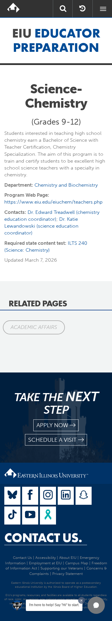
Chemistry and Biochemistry (66, 185)
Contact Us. (43, 537)
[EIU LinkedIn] (66, 496)
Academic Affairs (34, 327)
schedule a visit (52, 439)
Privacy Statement (67, 573)
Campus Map (76, 563)
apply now (52, 425)
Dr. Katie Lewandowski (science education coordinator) (41, 226)
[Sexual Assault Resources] (48, 515)
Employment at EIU (45, 563)
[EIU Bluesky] (12, 496)
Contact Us (22, 557)
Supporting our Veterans (61, 568)
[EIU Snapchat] (84, 496)
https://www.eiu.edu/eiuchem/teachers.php (53, 202)
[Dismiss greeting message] (81, 600)
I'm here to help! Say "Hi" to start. (54, 605)
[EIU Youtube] (30, 515)
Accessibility (45, 557)
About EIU (67, 557)
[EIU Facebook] (30, 496)
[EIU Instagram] (48, 496)
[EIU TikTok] (12, 515)
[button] (96, 605)
